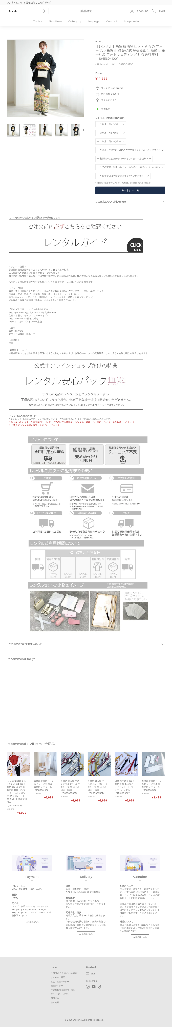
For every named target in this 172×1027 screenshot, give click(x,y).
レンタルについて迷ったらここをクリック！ (30, 2)
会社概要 (55, 1002)
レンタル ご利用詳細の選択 (109, 117)
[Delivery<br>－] (86, 863)
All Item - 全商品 (42, 744)
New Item (55, 21)
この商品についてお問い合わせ (25, 644)
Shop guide (131, 21)
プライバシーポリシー (61, 994)
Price (98, 73)
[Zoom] (45, 78)
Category (74, 21)
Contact (111, 21)
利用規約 (55, 998)
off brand (101, 64)
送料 (124, 182)
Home (98, 41)
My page (93, 21)
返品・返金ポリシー (60, 981)
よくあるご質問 (58, 977)
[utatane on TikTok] (100, 987)
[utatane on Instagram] (88, 987)
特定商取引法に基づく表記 (63, 989)
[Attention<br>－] (140, 863)
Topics (37, 21)
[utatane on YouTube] (94, 987)
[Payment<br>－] (32, 863)
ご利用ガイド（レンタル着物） (65, 973)
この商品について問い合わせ (110, 201)
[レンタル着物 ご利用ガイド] (76, 252)
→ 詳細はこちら (32, 921)
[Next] (82, 130)
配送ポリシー (57, 985)
